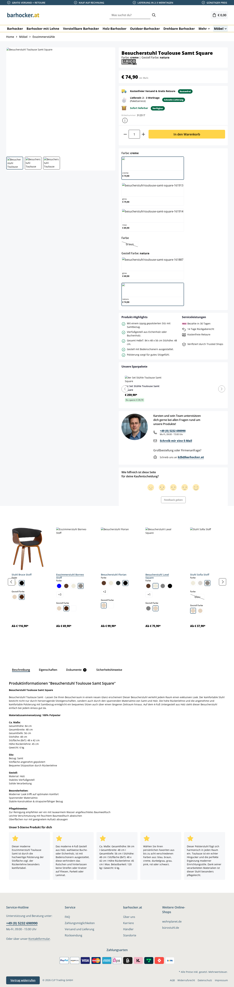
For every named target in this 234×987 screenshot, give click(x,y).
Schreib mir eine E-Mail (176, 441)
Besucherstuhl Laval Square (157, 576)
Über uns (129, 917)
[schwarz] (22, 583)
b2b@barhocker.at (191, 457)
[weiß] (73, 608)
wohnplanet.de (172, 921)
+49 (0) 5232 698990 (173, 431)
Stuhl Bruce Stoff (22, 574)
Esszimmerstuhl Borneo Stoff (70, 576)
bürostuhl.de (170, 928)
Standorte (129, 935)
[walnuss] (22, 597)
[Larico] (129, 61)
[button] (125, 120)
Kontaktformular (39, 939)
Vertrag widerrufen (22, 980)
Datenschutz (205, 980)
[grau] (163, 586)
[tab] (12, 513)
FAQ (67, 917)
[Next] (221, 388)
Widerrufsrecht (186, 980)
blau (199, 597)
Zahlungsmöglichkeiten (80, 923)
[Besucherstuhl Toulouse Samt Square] (61, 101)
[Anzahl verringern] (125, 134)
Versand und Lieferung (79, 929)
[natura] (14, 597)
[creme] (73, 586)
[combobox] (129, 15)
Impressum (221, 980)
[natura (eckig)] (193, 611)
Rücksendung (73, 935)
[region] (117, 582)
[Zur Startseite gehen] (23, 15)
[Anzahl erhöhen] (143, 134)
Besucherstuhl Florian (113, 574)
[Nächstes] (222, 581)
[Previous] (124, 388)
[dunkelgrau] (118, 583)
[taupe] (81, 586)
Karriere (128, 923)
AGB (172, 980)
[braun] (66, 586)
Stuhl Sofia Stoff (199, 574)
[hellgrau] (200, 583)
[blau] (59, 586)
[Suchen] (153, 15)
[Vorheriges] (11, 581)
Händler (128, 929)
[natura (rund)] (200, 611)
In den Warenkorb (187, 134)
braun (132, 244)
